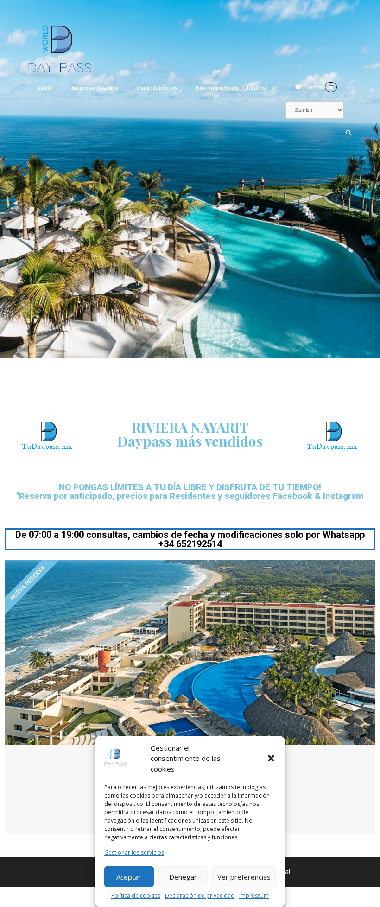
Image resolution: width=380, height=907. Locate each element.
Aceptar (128, 876)
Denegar (183, 876)
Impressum (254, 896)
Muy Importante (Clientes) (231, 87)
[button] (271, 758)
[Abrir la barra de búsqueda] (348, 133)
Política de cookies (135, 896)
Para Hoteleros (157, 87)
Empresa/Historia (94, 87)
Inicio (45, 87)
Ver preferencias (244, 876)
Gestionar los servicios (134, 852)
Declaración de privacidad (199, 896)
